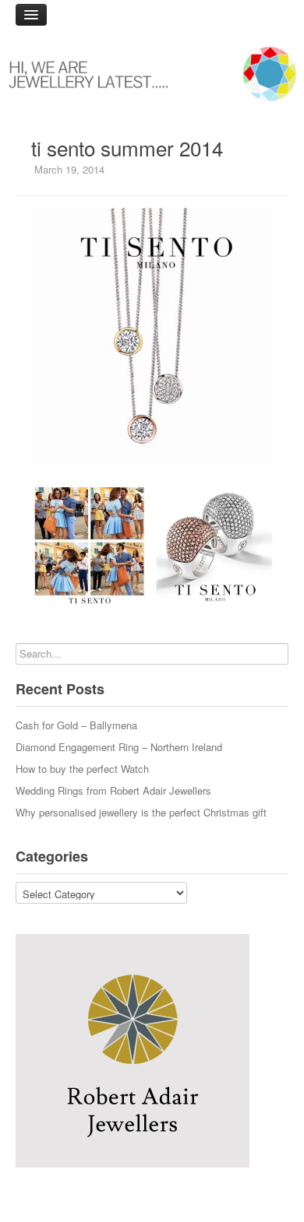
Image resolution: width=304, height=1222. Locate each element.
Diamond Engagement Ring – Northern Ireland (119, 746)
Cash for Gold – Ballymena (76, 725)
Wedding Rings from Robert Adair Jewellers (113, 790)
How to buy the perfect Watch (82, 768)
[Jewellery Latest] (152, 74)
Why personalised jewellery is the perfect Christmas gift (141, 812)
